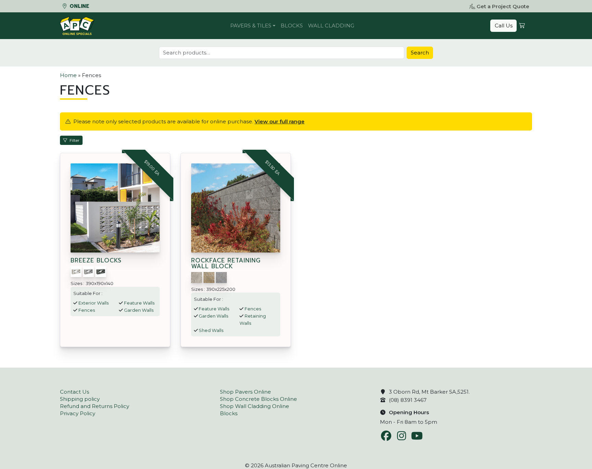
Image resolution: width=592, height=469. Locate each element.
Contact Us (74, 391)
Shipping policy (80, 399)
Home (68, 75)
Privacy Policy (77, 413)
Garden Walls (138, 310)
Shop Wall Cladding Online (254, 406)
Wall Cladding (331, 25)
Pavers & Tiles (250, 25)
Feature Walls (139, 303)
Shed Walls (211, 330)
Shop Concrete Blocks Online (258, 399)
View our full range (280, 121)
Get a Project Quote (503, 6)
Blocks (292, 25)
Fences (86, 310)
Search (420, 52)
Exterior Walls (93, 303)
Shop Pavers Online (245, 391)
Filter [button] (74, 140)
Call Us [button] (504, 25)
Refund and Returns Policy (94, 406)
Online (78, 6)
